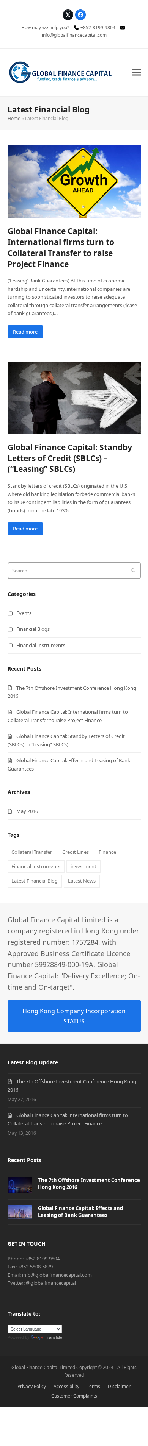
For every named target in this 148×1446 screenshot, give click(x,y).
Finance (107, 852)
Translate (53, 1337)
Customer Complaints (74, 1396)
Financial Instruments (40, 645)
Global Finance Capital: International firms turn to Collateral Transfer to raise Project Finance (61, 247)
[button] (136, 72)
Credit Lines (75, 852)
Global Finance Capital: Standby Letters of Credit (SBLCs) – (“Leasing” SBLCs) (70, 458)
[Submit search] (133, 570)
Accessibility (66, 1386)
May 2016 (27, 811)
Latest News (82, 880)
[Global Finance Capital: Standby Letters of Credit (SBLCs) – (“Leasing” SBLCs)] (74, 397)
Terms (93, 1386)
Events (23, 613)
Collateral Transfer (31, 852)
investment (83, 866)
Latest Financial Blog (34, 880)
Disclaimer (119, 1386)
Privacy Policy (31, 1386)
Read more (25, 331)
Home (14, 118)
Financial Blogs (33, 629)
